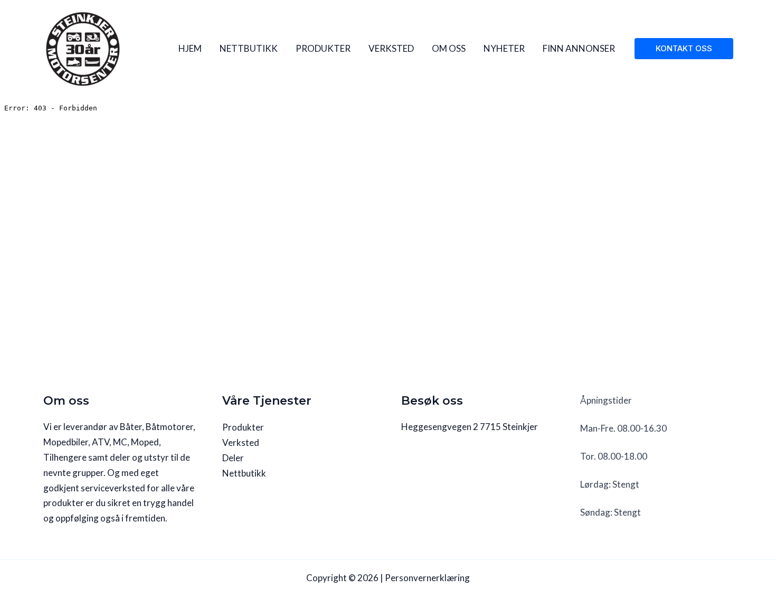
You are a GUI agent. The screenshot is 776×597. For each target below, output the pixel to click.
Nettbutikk (244, 473)
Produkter (243, 427)
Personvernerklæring (427, 577)
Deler (233, 457)
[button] (684, 48)
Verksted (240, 442)
